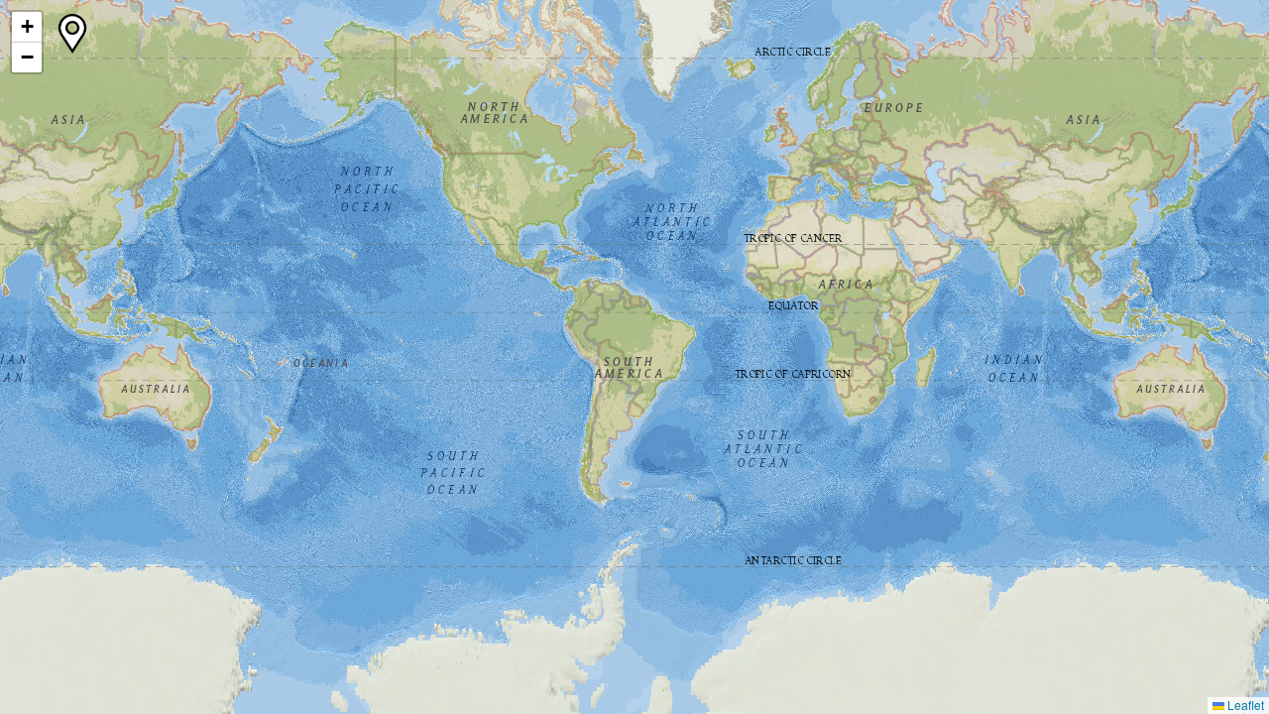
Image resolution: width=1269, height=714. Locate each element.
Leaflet (1244, 704)
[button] (27, 27)
